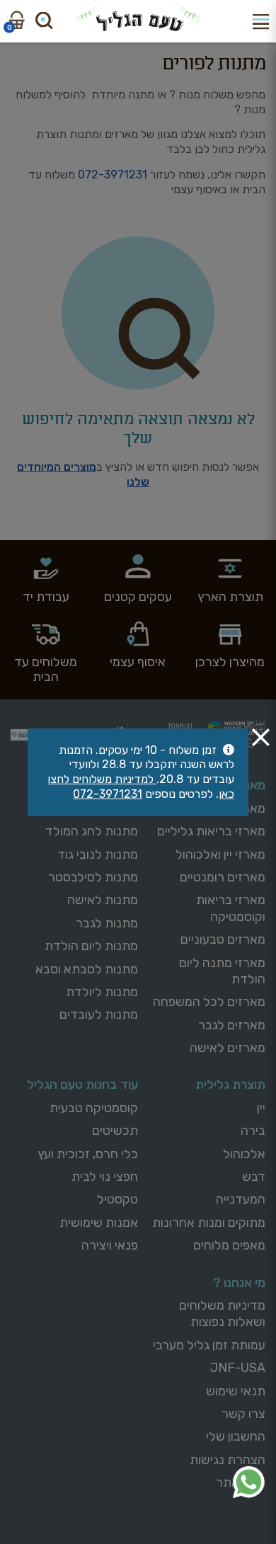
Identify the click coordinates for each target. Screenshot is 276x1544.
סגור (261, 736)
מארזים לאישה (227, 1048)
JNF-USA (237, 1368)
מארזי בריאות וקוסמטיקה (230, 908)
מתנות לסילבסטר (93, 877)
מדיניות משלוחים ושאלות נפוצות (222, 1313)
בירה (253, 1130)
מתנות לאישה (102, 900)
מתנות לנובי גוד (97, 854)
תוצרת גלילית (230, 1084)
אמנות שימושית (98, 1222)
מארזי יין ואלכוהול (220, 854)
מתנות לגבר (107, 923)
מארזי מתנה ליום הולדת (222, 971)
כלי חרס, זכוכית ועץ (88, 1154)
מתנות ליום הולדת (91, 946)
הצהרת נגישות (227, 1460)
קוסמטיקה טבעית (94, 1108)
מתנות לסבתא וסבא (86, 969)
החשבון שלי (235, 1436)
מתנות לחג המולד (91, 831)
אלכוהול (244, 1154)
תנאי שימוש (235, 1391)
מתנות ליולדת (102, 992)
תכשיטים (115, 1130)
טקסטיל (117, 1199)
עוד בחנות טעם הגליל (82, 1084)
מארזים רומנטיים (222, 877)
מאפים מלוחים (229, 1245)
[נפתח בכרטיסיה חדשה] (249, 1482)
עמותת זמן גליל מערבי (209, 1345)
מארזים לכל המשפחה (209, 1002)
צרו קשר (243, 1414)
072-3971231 (112, 174)
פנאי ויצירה (109, 1245)
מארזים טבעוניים (222, 939)
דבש (253, 1176)
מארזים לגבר (231, 1025)
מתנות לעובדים (98, 1014)
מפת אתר (240, 1482)
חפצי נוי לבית (104, 1176)
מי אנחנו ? (239, 1283)
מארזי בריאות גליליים (211, 831)
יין (261, 1108)
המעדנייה (240, 1199)
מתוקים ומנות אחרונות (208, 1222)
